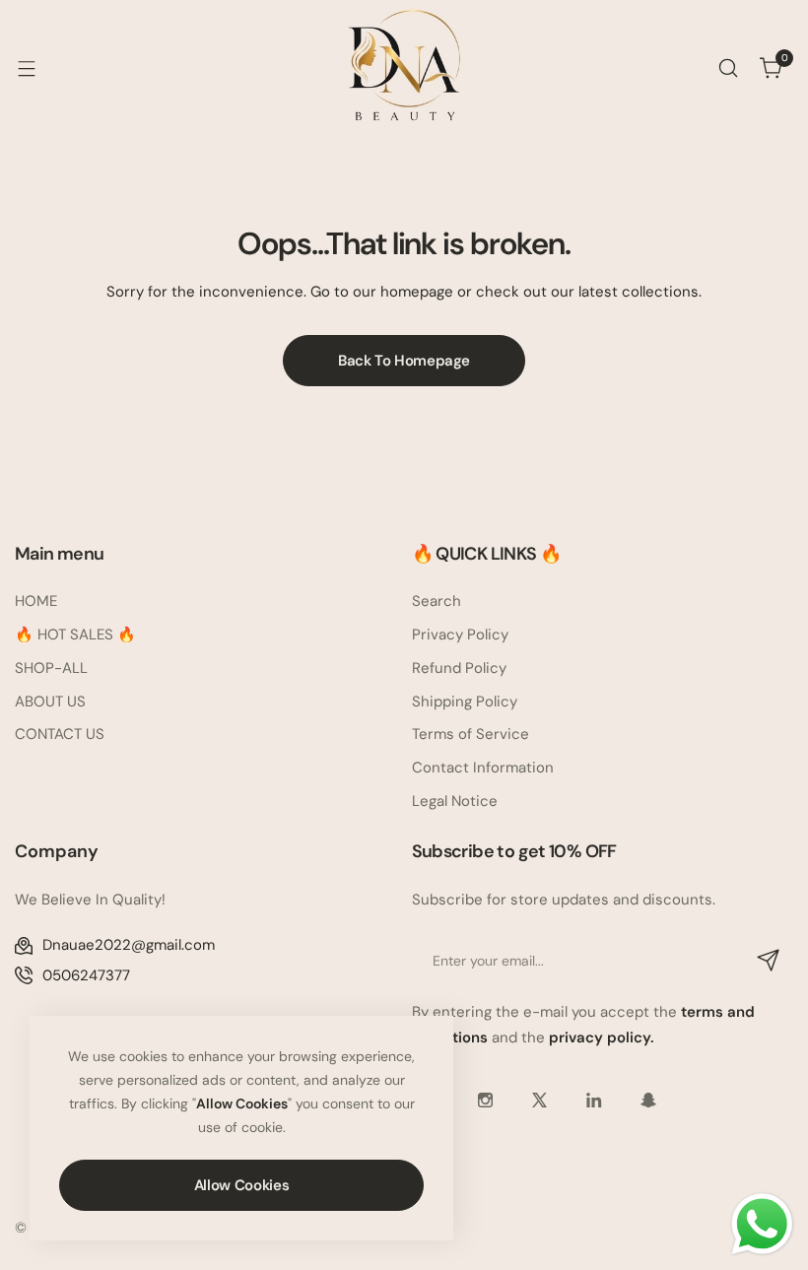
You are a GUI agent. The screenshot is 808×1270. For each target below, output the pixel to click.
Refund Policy (459, 668)
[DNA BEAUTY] (404, 67)
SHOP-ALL (51, 668)
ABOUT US (50, 701)
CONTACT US (59, 734)
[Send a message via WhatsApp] (762, 1224)
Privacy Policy (460, 634)
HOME (36, 601)
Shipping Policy (464, 701)
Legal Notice (455, 801)
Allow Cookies (241, 1185)
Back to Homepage (404, 360)
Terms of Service (470, 734)
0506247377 (86, 975)
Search (436, 601)
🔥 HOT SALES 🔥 (75, 634)
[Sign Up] (768, 960)
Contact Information (483, 767)
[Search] (728, 68)
